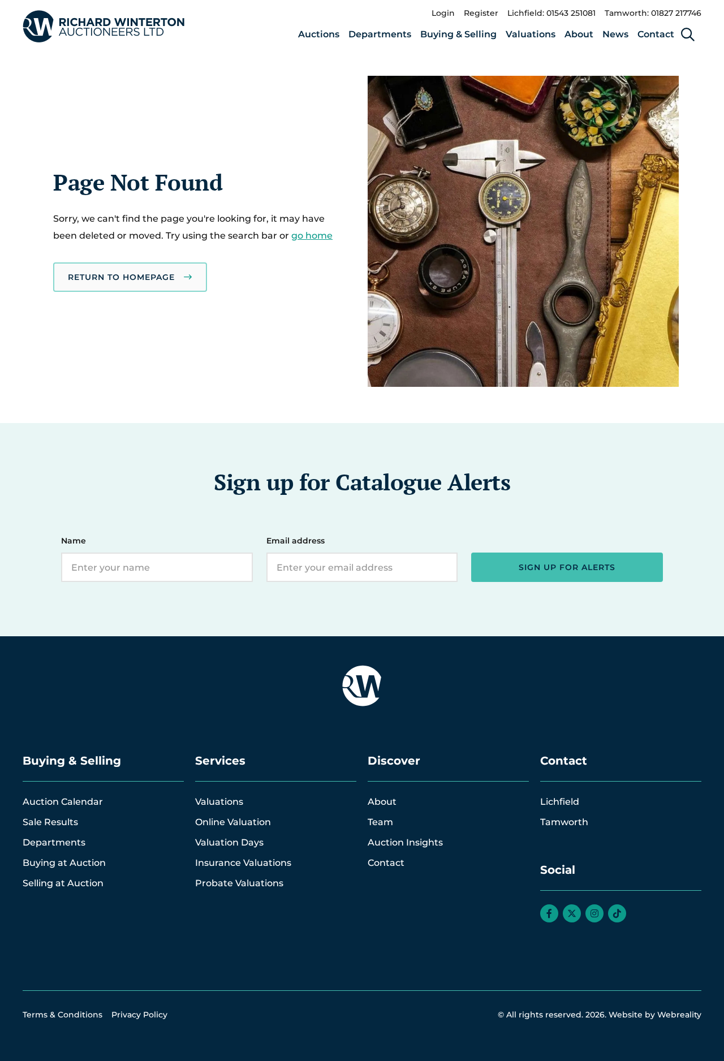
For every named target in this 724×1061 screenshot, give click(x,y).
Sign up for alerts (567, 567)
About (578, 34)
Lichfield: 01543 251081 (551, 13)
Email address (295, 540)
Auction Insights (405, 842)
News (615, 34)
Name (73, 540)
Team (380, 822)
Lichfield (559, 801)
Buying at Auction (64, 862)
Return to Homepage (121, 277)
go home (312, 235)
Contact (655, 34)
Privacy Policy (139, 1015)
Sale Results (50, 822)
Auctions (318, 34)
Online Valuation (233, 822)
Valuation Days (229, 842)
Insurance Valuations (243, 862)
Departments (379, 34)
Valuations (530, 34)
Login (443, 13)
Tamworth (564, 822)
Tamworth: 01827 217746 (653, 13)
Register (481, 13)
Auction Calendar (63, 801)
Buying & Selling (458, 34)
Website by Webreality (655, 1015)
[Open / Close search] (687, 34)
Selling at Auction (63, 883)
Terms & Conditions (62, 1015)
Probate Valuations (239, 883)
